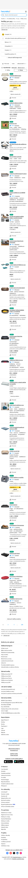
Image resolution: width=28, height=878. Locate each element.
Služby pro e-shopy (5, 817)
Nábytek (3, 732)
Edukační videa (4, 827)
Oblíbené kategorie (6, 646)
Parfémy (3, 722)
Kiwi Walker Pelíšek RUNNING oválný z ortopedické (17, 310)
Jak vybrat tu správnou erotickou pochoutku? (11, 693)
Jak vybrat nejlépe (6, 687)
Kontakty (3, 771)
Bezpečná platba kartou (6, 804)
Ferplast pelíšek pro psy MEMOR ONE (14, 201)
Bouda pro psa (13, 123)
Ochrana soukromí (5, 802)
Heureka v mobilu (5, 794)
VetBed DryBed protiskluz (16, 103)
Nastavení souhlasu (5, 800)
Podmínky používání (5, 773)
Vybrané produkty (6, 698)
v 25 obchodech (13, 302)
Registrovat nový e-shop (7, 815)
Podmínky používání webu (18, 859)
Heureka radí (4, 796)
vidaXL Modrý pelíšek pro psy (17, 405)
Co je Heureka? (4, 769)
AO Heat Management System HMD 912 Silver (11, 702)
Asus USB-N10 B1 (5, 707)
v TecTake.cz (13, 229)
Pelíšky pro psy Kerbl (6, 676)
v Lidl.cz (11, 91)
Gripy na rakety (4, 654)
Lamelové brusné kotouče (7, 661)
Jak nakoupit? (4, 792)
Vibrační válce (4, 656)
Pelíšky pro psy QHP (5, 682)
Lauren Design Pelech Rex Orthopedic (16, 337)
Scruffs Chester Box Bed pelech (17, 288)
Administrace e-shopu (6, 812)
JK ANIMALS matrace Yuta (16, 599)
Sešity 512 (3, 663)
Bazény (3, 724)
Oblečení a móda (5, 734)
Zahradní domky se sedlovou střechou (10, 667)
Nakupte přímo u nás (6, 798)
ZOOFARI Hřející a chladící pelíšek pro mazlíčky (18, 383)
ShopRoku (3, 837)
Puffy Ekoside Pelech (15, 553)
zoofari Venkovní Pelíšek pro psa (18, 265)
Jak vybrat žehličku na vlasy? (7, 691)
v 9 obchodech (13, 136)
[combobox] (14, 14)
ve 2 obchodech (13, 209)
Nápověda (3, 829)
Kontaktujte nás (14, 750)
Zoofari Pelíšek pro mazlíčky (17, 477)
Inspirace (3, 844)
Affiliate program (5, 825)
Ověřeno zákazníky (5, 835)
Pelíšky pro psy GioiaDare (7, 680)
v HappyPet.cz (13, 565)
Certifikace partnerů (6, 841)
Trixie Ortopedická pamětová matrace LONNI (17, 428)
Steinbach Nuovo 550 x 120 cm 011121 (9, 709)
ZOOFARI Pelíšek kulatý (15, 76)
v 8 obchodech (13, 375)
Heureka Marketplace (6, 819)
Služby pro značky (5, 821)
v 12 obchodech (13, 166)
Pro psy (17, 18)
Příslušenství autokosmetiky (7, 652)
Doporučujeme (5, 717)
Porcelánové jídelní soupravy (7, 665)
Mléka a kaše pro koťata (6, 650)
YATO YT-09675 (4, 711)
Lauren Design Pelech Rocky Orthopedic (16, 241)
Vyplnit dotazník (14, 755)
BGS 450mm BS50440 (6, 705)
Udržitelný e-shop (5, 846)
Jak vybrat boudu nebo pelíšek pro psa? (18, 145)
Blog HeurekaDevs (5, 782)
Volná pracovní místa (6, 775)
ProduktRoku (4, 839)
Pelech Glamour (13, 505)
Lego (2, 728)
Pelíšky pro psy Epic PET (6, 674)
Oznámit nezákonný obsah (7, 784)
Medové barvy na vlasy (6, 659)
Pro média (3, 777)
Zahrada (3, 730)
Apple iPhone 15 (5, 720)
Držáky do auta (4, 648)
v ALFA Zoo (12, 540)
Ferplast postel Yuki (14, 451)
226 (22, 625)
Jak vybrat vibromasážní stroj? (8, 689)
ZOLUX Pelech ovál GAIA (15, 157)
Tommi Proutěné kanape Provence (18, 174)
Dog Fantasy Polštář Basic (16, 576)
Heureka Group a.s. (17, 857)
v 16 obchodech (13, 116)
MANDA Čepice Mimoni (6, 700)
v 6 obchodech (13, 185)
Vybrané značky (5, 671)
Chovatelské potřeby (11, 18)
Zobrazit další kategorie (14, 57)
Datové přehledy (5, 823)
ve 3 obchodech (13, 257)
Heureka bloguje (5, 779)
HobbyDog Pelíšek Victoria (16, 360)
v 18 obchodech (13, 420)
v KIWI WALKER (13, 323)
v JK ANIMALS (13, 466)
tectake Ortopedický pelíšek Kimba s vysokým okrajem (17, 217)
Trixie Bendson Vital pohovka (17, 525)
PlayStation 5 (4, 726)
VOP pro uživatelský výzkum (7, 806)
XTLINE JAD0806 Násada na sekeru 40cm (10, 713)
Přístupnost (4, 786)
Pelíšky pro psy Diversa (6, 678)
